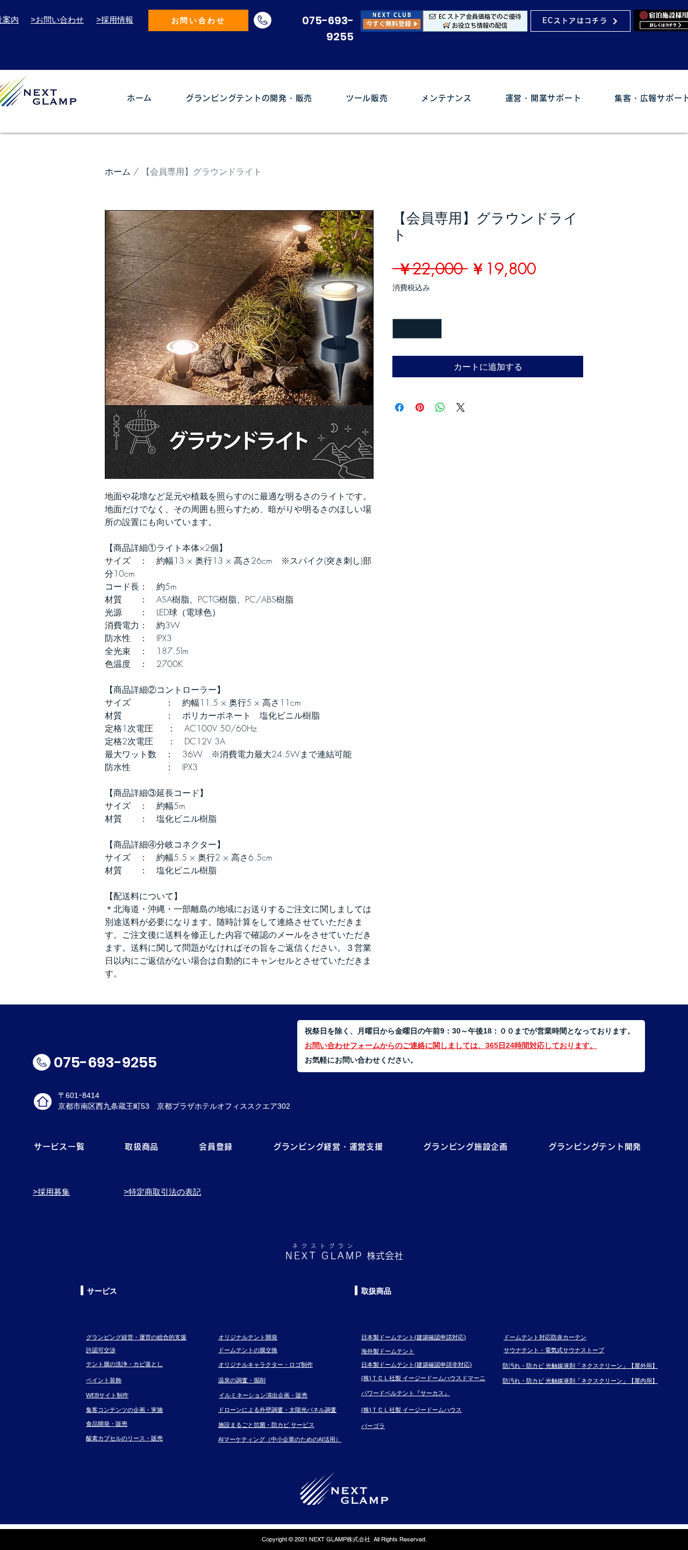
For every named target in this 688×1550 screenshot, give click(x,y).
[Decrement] (400, 328)
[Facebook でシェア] (399, 407)
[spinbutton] (417, 328)
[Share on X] (460, 407)
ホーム (118, 171)
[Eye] (444, 21)
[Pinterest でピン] (419, 407)
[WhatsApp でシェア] (440, 407)
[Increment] (433, 328)
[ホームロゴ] (43, 1101)
